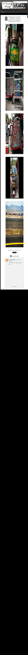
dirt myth (19, 250)
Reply (10, 264)
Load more (15, 286)
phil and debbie (12, 259)
